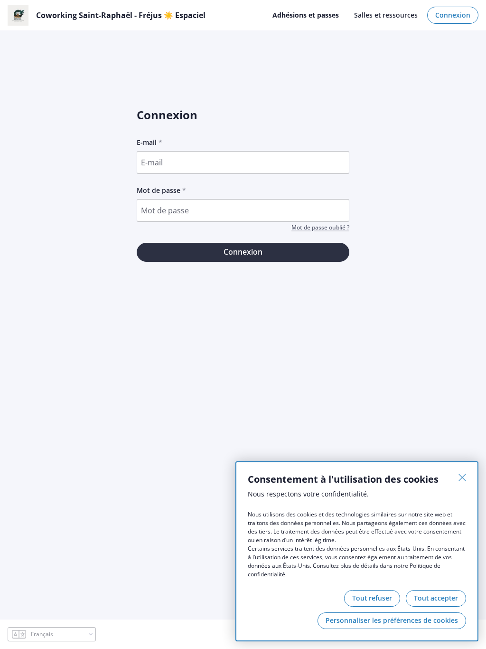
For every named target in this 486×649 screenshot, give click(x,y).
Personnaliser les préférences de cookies (392, 620)
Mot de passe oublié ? (320, 227)
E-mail (147, 142)
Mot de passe (158, 190)
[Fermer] (462, 477)
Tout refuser (372, 597)
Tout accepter (436, 597)
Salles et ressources (386, 14)
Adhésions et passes (305, 14)
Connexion (452, 14)
